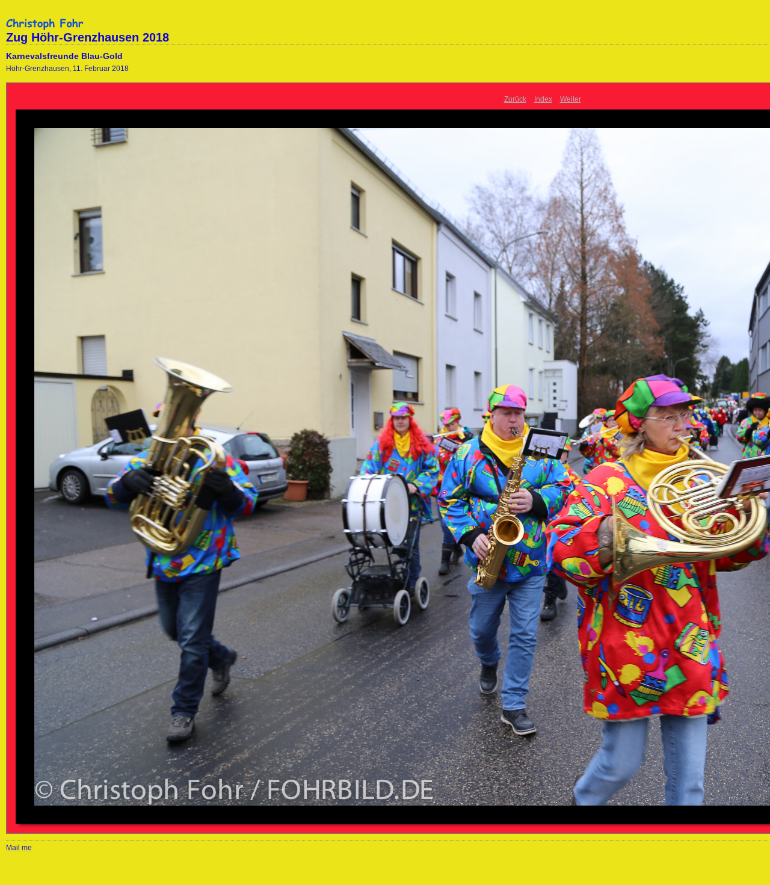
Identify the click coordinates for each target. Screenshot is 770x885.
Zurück (515, 99)
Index (543, 99)
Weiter (570, 99)
